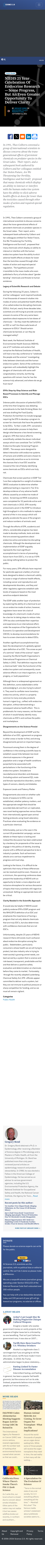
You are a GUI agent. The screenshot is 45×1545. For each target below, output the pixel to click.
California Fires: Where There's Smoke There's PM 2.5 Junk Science (11, 1484)
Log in (41, 60)
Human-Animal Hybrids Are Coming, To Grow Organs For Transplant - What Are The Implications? (33, 1421)
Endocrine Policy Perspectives (20, 111)
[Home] (10, 5)
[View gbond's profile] (9, 111)
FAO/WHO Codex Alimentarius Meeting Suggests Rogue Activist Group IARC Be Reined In (11, 1420)
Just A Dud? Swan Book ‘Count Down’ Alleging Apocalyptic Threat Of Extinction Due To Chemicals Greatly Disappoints (21, 1215)
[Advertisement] (22, 33)
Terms (40, 1531)
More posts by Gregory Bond (26, 1228)
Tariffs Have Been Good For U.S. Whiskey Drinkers (27, 1344)
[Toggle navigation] (39, 4)
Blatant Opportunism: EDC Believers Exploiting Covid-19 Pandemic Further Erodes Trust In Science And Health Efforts (22, 1222)
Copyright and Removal (16, 1532)
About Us (4, 1532)
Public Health (10, 73)
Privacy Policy (30, 1532)
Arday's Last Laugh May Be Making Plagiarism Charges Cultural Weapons (27, 1319)
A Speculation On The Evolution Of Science (32, 1481)
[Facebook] (2, 59)
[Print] (34, 136)
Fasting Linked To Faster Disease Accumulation (25, 1368)
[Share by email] (22, 136)
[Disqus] (22, 1031)
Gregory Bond (20, 108)
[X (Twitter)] (5, 59)
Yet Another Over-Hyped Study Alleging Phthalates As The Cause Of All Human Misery (20, 1208)
